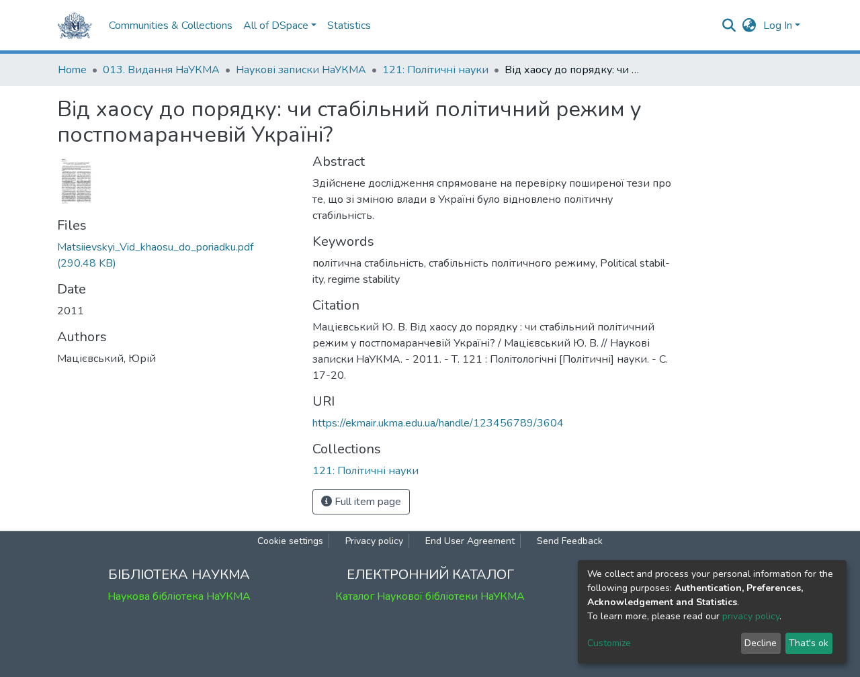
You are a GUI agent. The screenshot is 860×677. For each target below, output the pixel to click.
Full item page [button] (366, 501)
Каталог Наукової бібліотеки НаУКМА (430, 596)
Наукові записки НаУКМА (301, 69)
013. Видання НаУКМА (161, 69)
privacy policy (750, 616)
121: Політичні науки (435, 69)
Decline (760, 643)
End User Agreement (470, 541)
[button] (749, 25)
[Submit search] (729, 25)
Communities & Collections (170, 25)
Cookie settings (290, 541)
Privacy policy (374, 541)
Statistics (349, 25)
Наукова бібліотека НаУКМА (179, 596)
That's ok (808, 643)
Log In (777, 25)
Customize (609, 643)
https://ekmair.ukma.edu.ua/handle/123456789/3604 (438, 423)
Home (72, 69)
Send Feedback (570, 541)
